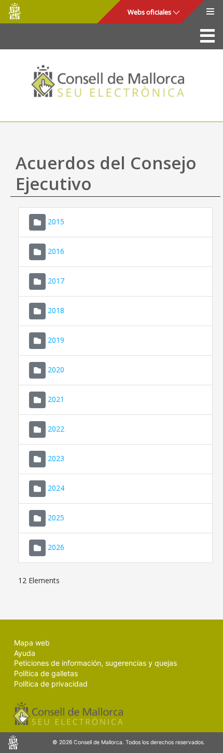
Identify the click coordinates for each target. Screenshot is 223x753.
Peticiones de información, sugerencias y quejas (95, 662)
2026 (56, 547)
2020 (56, 369)
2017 (56, 281)
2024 (56, 488)
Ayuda (24, 653)
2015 (56, 221)
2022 (56, 429)
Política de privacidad (51, 683)
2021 (56, 399)
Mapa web (32, 642)
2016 (56, 251)
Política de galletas (46, 673)
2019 (56, 340)
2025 (56, 517)
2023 (56, 458)
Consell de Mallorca (14, 11)
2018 (56, 310)
